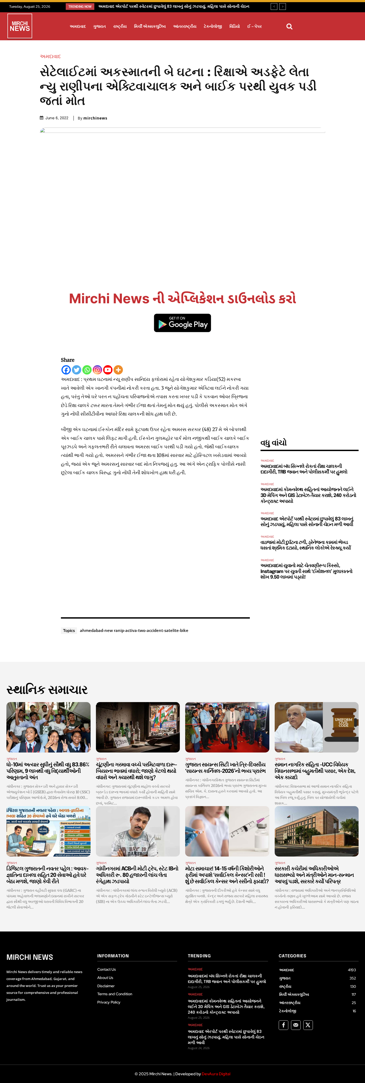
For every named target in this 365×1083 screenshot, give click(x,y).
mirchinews (95, 118)
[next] (282, 6)
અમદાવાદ (50, 56)
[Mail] (296, 1025)
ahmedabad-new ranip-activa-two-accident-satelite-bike (134, 630)
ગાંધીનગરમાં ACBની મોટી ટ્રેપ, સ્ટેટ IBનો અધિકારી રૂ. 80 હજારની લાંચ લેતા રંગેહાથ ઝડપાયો (137, 875)
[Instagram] (97, 370)
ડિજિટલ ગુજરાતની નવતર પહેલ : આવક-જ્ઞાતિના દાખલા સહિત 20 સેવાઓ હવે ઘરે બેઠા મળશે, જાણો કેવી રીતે (47, 875)
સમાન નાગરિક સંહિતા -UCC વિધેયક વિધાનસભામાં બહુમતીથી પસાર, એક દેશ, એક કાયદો (315, 771)
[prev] (274, 6)
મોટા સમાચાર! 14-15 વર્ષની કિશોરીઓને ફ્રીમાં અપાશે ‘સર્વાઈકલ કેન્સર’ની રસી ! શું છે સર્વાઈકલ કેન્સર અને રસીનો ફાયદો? (227, 875)
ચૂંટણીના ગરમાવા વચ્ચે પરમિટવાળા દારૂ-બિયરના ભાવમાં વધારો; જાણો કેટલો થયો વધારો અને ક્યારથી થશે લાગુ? (136, 771)
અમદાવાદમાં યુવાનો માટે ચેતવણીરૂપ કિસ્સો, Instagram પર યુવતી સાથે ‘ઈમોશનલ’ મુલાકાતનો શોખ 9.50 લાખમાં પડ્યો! (306, 571)
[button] (289, 26)
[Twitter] (76, 370)
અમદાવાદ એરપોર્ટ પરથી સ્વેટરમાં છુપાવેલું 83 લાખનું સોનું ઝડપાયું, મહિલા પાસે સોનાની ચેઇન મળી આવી (226, 1037)
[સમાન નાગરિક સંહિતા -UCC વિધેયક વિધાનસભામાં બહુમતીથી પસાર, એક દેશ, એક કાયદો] (317, 727)
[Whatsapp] (87, 370)
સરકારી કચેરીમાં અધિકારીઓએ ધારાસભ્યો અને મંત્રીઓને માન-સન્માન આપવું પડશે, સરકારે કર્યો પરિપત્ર (314, 875)
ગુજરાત (11, 758)
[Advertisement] (155, 545)
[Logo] (19, 27)
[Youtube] (107, 370)
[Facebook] (66, 370)
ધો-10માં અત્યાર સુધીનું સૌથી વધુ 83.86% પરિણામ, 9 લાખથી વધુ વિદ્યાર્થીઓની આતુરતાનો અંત (47, 771)
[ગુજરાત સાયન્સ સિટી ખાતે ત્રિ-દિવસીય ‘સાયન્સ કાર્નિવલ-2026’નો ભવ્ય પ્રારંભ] (227, 727)
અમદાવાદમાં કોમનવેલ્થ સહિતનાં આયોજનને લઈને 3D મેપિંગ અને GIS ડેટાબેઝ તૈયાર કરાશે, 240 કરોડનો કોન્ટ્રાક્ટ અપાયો (308, 495)
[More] (118, 370)
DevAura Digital (216, 1074)
